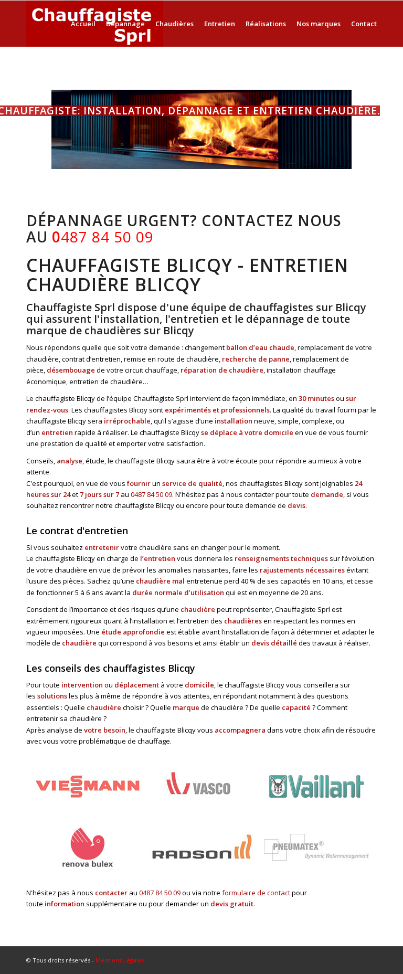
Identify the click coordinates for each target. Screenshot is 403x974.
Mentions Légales (120, 960)
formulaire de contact (256, 892)
